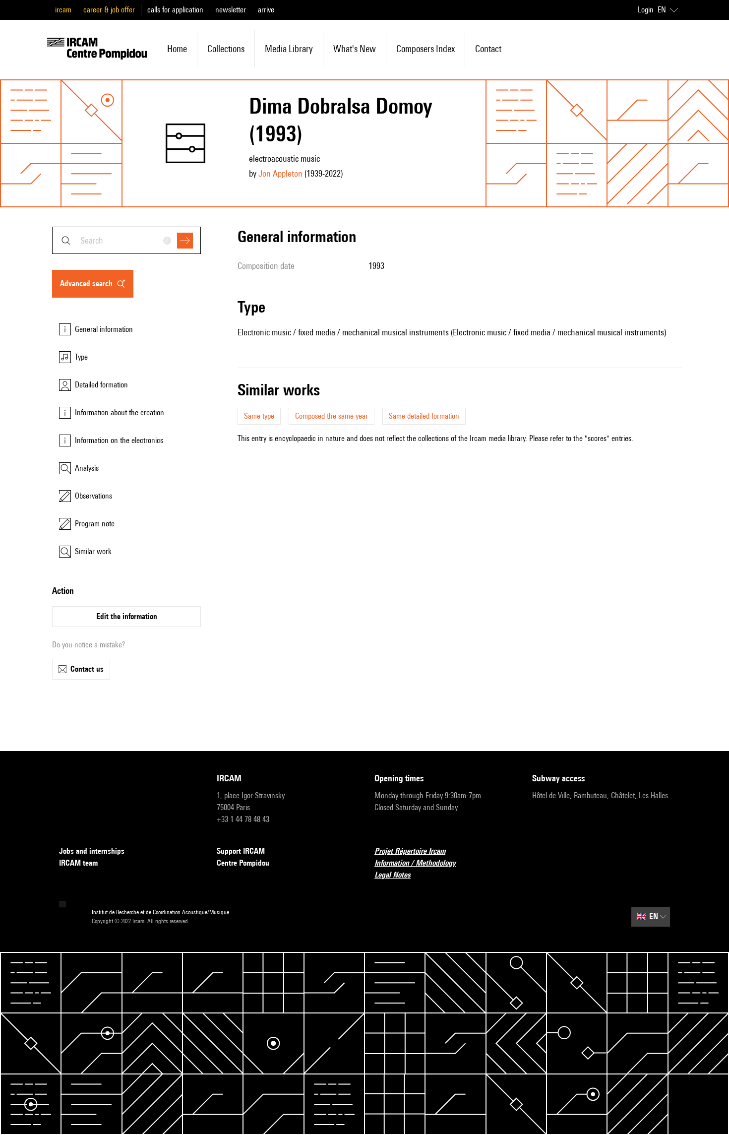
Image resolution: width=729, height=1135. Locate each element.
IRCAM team (78, 863)
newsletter (230, 9)
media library (289, 48)
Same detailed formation (424, 416)
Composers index (425, 48)
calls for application (175, 9)
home (177, 48)
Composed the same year (331, 416)
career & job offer (109, 9)
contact (488, 48)
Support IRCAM (241, 851)
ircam (63, 9)
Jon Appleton (280, 173)
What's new (354, 48)
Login (646, 9)
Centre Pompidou (243, 863)
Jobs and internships (91, 851)
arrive (266, 9)
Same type (259, 416)
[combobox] (126, 240)
